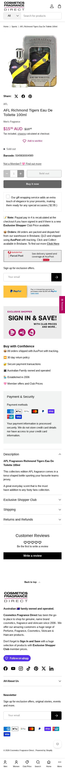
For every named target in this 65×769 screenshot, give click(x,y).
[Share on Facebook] (23, 96)
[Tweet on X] (16, 96)
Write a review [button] (32, 555)
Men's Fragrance (11, 121)
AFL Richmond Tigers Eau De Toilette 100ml (38, 27)
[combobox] (32, 15)
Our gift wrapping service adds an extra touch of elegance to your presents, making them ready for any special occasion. (31, 201)
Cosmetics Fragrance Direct (22, 750)
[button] (59, 6)
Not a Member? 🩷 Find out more (22, 163)
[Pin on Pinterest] (30, 96)
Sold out (44, 173)
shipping (22, 133)
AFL (5, 104)
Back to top (30, 582)
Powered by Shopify (44, 750)
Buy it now (32, 184)
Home (5, 27)
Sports (14, 27)
